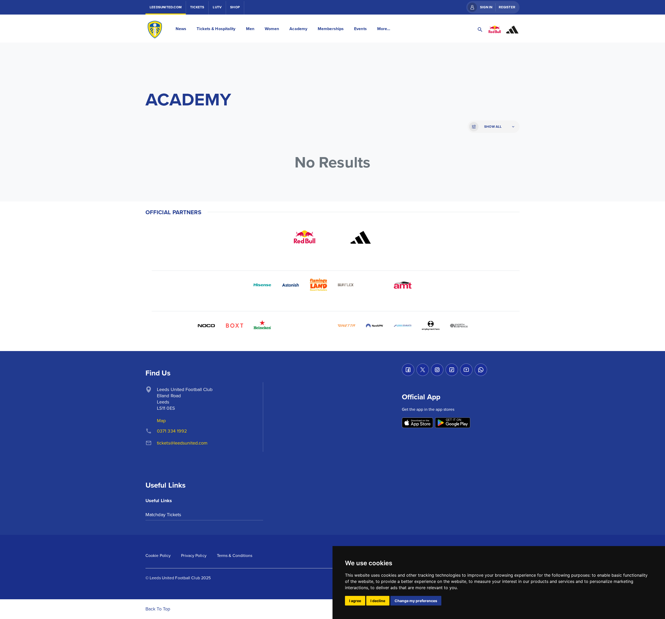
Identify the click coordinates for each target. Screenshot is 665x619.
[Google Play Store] (452, 423)
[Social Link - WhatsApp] (481, 370)
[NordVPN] (374, 325)
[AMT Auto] (403, 285)
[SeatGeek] (318, 325)
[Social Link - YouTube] (466, 370)
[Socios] (290, 325)
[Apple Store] (417, 423)
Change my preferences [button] (416, 600)
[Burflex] (346, 285)
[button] (493, 127)
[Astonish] (290, 285)
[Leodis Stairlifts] (403, 325)
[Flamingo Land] (318, 285)
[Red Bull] (304, 237)
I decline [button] (377, 600)
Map (161, 420)
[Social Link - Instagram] (437, 370)
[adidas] (361, 237)
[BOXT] (234, 325)
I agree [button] (355, 600)
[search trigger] (480, 29)
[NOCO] (206, 325)
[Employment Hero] (431, 325)
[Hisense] (262, 285)
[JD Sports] (374, 285)
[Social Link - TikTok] (451, 370)
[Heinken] (262, 325)
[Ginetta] (346, 325)
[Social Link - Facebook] (408, 370)
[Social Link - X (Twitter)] (422, 370)
